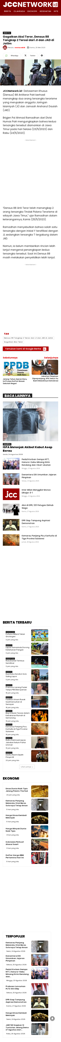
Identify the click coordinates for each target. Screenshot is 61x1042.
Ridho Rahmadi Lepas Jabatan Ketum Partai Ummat (16, 742)
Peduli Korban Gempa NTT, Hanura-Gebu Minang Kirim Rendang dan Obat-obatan (36, 462)
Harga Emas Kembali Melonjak (16, 816)
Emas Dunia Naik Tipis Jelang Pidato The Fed (17, 789)
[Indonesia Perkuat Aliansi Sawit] (39, 845)
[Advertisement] (30, 172)
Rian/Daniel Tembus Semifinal (15, 661)
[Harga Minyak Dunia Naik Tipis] (39, 831)
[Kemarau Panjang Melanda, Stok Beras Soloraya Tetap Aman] (39, 805)
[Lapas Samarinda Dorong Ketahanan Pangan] (39, 649)
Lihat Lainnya (26, 767)
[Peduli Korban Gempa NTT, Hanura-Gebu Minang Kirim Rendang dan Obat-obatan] (11, 464)
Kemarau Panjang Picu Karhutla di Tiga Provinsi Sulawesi (39, 537)
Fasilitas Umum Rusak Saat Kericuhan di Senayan (15, 702)
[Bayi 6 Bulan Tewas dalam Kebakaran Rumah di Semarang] (39, 715)
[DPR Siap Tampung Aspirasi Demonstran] (11, 525)
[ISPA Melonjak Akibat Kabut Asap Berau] (30, 421)
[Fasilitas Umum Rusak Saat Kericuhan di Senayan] (39, 702)
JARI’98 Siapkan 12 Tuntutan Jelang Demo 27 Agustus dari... (17, 1027)
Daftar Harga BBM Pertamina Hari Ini (15, 856)
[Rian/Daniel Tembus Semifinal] (39, 662)
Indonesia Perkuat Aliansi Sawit (15, 843)
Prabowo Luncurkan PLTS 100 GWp (15, 987)
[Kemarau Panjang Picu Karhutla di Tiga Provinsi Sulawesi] (11, 540)
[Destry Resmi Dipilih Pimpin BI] (39, 756)
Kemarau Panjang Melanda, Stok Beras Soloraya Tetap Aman (17, 803)
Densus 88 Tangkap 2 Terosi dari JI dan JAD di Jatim (28, 338)
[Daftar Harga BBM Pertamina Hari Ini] (39, 858)
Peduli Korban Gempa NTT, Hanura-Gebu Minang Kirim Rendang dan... (17, 973)
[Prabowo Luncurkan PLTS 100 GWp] (39, 989)
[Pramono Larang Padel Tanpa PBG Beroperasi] (39, 688)
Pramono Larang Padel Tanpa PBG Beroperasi (16, 688)
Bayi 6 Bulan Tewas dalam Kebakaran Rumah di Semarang (18, 715)
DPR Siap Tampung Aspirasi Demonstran (16, 1000)
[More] (42, 55)
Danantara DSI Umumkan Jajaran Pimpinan (15, 958)
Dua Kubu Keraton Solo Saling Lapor (16, 675)
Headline (7, 444)
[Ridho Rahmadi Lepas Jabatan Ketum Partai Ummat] (39, 742)
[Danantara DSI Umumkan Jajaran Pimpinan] (11, 479)
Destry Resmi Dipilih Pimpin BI (14, 756)
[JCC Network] (30, 4)
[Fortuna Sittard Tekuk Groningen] (39, 635)
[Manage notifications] (52, 1018)
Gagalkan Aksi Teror (13, 342)
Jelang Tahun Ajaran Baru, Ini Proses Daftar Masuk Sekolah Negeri (15, 381)
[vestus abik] (5, 47)
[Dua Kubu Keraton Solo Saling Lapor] (39, 675)
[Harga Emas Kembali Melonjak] (39, 818)
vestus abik (20, 47)
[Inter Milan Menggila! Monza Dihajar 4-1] (11, 494)
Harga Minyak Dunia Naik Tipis (16, 829)
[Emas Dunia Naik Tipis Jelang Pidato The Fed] (39, 791)
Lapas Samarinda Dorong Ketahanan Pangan (17, 648)
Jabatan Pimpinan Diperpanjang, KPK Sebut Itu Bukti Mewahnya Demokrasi (45, 378)
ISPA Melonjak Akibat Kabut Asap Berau (27, 449)
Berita (7, 33)
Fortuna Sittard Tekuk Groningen (15, 635)
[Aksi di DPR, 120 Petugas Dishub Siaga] (11, 509)
